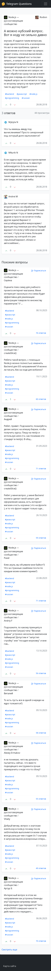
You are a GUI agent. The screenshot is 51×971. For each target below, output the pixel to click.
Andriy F (8, 620)
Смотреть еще (9, 949)
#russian (26, 98)
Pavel (6, 557)
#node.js (33, 94)
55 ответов (41, 798)
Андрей (8, 419)
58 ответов (41, 732)
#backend (9, 94)
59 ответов (41, 538)
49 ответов (41, 868)
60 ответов (41, 399)
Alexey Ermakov (12, 752)
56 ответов (41, 673)
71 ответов (41, 468)
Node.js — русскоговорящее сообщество (13, 21)
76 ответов (41, 333)
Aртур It (8, 888)
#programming (12, 98)
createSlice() (10, 353)
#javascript (22, 94)
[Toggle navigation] (45, 4)
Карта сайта (9, 966)
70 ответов (41, 941)
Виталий (8, 693)
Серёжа (8, 280)
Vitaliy (7, 818)
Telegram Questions (19, 4)
